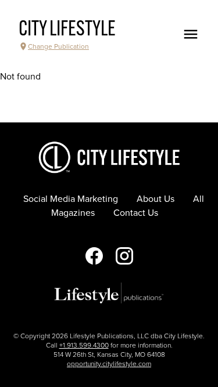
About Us (155, 199)
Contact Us (135, 213)
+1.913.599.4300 (84, 345)
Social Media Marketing (70, 199)
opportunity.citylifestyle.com (109, 364)
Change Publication (58, 46)
